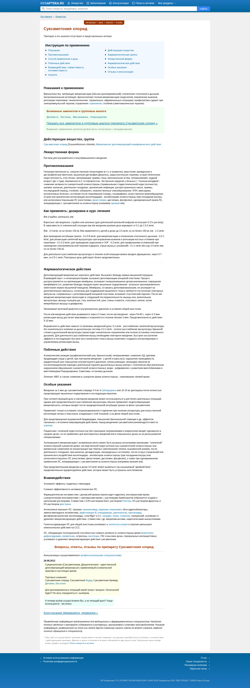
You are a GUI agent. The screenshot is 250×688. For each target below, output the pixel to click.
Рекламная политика (196, 665)
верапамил (116, 509)
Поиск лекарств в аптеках (82, 643)
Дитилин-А (52, 117)
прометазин (68, 536)
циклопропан (120, 512)
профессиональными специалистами (100, 555)
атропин (48, 425)
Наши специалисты (196, 661)
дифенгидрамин (52, 536)
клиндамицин (105, 512)
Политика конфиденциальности (60, 661)
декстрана (65, 504)
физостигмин (99, 200)
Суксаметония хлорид (55, 144)
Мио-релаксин (80, 117)
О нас (204, 658)
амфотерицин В (87, 512)
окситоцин (93, 536)
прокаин (115, 203)
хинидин (106, 516)
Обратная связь (198, 668)
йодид (89, 580)
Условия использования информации (63, 658)
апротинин (147, 533)
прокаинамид (90, 509)
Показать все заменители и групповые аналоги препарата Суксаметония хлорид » (102, 123)
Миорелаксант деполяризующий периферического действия (128, 144)
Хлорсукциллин (98, 117)
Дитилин (49, 583)
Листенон (65, 117)
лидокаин (103, 509)
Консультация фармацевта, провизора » (71, 612)
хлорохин (125, 516)
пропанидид (134, 512)
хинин (116, 516)
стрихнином (95, 103)
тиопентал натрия (118, 524)
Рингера (126, 501)
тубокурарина (109, 390)
